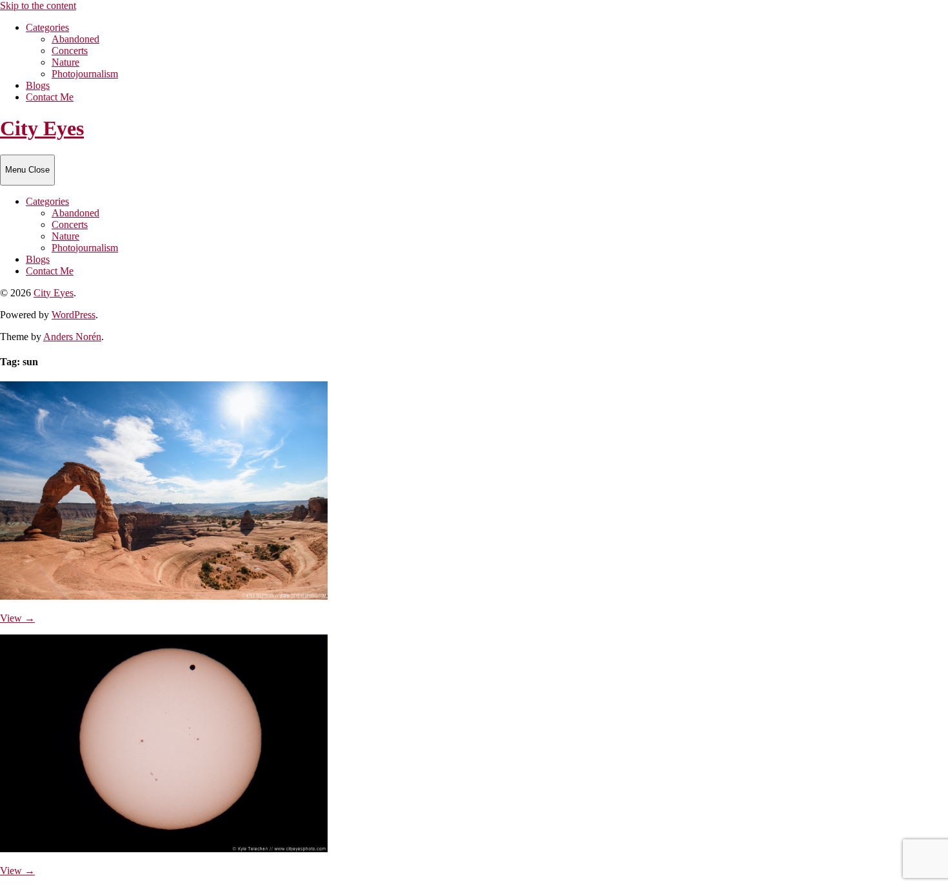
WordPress (73, 314)
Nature (65, 62)
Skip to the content (38, 5)
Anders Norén (72, 336)
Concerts (70, 50)
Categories (47, 27)
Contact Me (50, 96)
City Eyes (42, 128)
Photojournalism (85, 73)
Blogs (38, 85)
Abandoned (75, 38)
